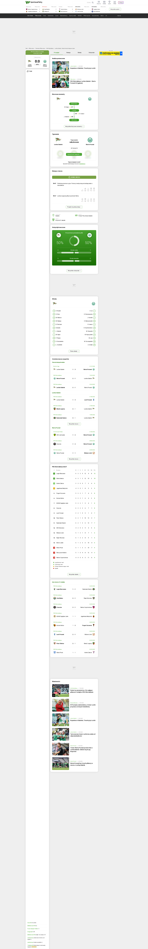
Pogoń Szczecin (60, 493)
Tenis (44, 15)
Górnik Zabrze (60, 483)
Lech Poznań (59, 513)
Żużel (56, 15)
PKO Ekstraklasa (50, 48)
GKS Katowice (60, 528)
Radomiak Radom (61, 523)
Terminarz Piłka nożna (40, 48)
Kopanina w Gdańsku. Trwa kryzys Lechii (82, 68)
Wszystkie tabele (74, 574)
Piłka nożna (38, 15)
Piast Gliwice (59, 518)
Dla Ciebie (30, 15)
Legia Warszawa (60, 473)
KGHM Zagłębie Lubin (62, 503)
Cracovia (58, 508)
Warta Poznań (73, 745)
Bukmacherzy (63, 15)
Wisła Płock (59, 547)
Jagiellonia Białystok (62, 488)
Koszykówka (95, 15)
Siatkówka (50, 15)
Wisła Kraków (60, 478)
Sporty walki (72, 15)
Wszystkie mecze (74, 424)
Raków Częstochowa (62, 557)
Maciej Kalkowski (74, 702)
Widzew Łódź (60, 533)
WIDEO (80, 15)
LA (106, 15)
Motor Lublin (59, 542)
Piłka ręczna (86, 15)
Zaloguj (121, 2)
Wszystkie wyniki (114, 9)
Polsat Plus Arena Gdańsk (85, 216)
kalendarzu (82, 163)
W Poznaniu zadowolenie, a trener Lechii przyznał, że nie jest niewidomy (82, 706)
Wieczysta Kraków (61, 552)
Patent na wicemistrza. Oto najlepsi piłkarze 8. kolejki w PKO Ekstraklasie (81, 691)
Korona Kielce (60, 498)
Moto (102, 15)
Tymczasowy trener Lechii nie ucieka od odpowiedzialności (82, 735)
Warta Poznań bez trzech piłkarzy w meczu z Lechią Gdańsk (81, 764)
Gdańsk (57, 216)
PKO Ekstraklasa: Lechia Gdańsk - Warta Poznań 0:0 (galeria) (83, 82)
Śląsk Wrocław (60, 538)
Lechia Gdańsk (73, 66)
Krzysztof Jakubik (60, 220)
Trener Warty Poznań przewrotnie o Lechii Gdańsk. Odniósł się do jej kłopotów (81, 749)
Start (27, 48)
